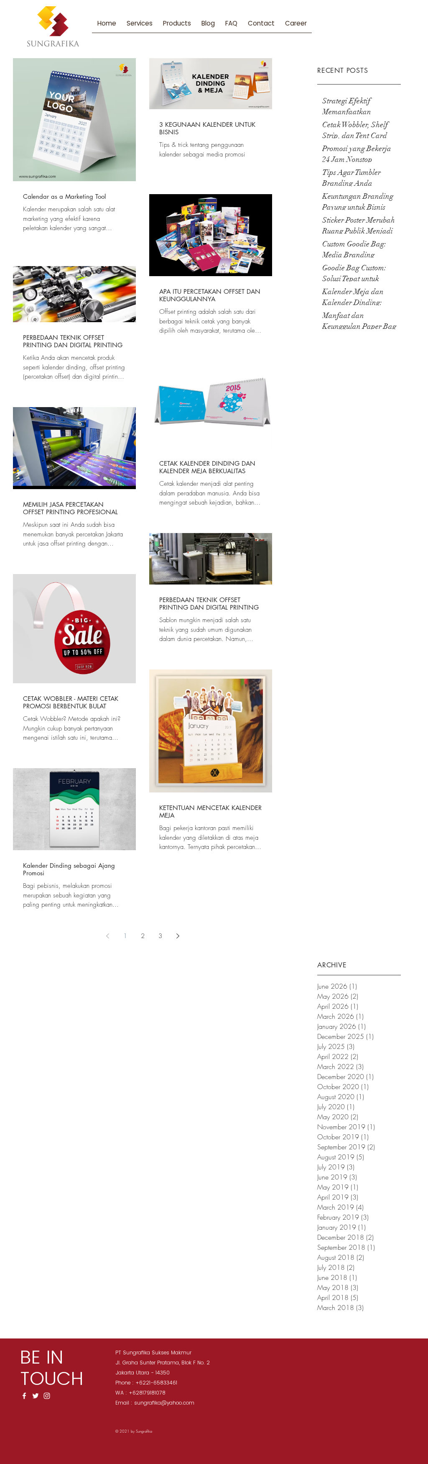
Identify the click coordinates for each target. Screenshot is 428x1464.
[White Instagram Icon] (47, 1396)
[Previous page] (107, 936)
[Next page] (177, 936)
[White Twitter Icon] (35, 1396)
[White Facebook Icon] (24, 1396)
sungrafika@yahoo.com (164, 1402)
